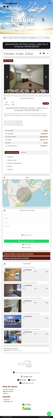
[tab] (8, 60)
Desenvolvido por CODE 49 (44, 417)
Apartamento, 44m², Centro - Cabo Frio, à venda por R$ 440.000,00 (20, 283)
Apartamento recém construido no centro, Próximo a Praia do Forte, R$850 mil (23, 298)
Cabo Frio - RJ (17, 37)
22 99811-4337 (11, 3)
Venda (10, 37)
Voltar (47, 37)
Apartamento (25, 37)
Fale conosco (6, 399)
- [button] (4, 183)
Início (6, 37)
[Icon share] (4, 6)
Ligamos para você (8, 401)
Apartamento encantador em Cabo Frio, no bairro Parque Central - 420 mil (22, 314)
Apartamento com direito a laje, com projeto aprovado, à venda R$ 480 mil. (22, 329)
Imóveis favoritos (9, 389)
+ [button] (4, 181)
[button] (7, 77)
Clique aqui (6, 350)
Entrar (6, 393)
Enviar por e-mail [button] (27, 235)
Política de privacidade (7, 417)
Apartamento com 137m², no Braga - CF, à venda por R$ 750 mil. (19, 267)
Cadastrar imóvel (9, 391)
